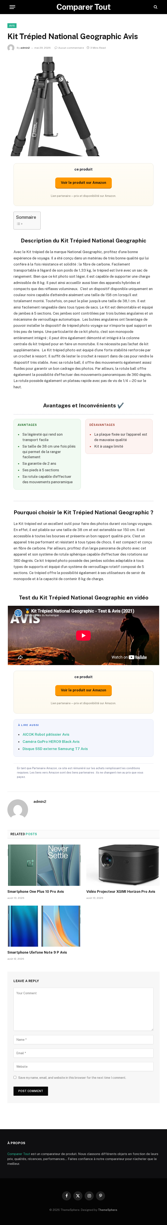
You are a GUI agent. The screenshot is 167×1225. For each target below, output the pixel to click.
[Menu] (12, 7)
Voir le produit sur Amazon (83, 183)
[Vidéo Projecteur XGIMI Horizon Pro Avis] (123, 865)
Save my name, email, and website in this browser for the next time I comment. (72, 1077)
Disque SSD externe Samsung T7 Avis (55, 749)
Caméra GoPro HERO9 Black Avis (51, 741)
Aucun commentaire (71, 47)
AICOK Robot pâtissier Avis (46, 734)
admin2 (25, 47)
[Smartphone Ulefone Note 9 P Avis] (44, 926)
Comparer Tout (18, 1154)
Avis (12, 25)
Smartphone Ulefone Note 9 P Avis (37, 952)
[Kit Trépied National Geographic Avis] (83, 106)
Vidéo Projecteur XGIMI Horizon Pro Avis (120, 892)
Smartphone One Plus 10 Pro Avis (35, 892)
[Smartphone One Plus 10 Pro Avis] (44, 865)
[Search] (155, 7)
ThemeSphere (107, 1210)
